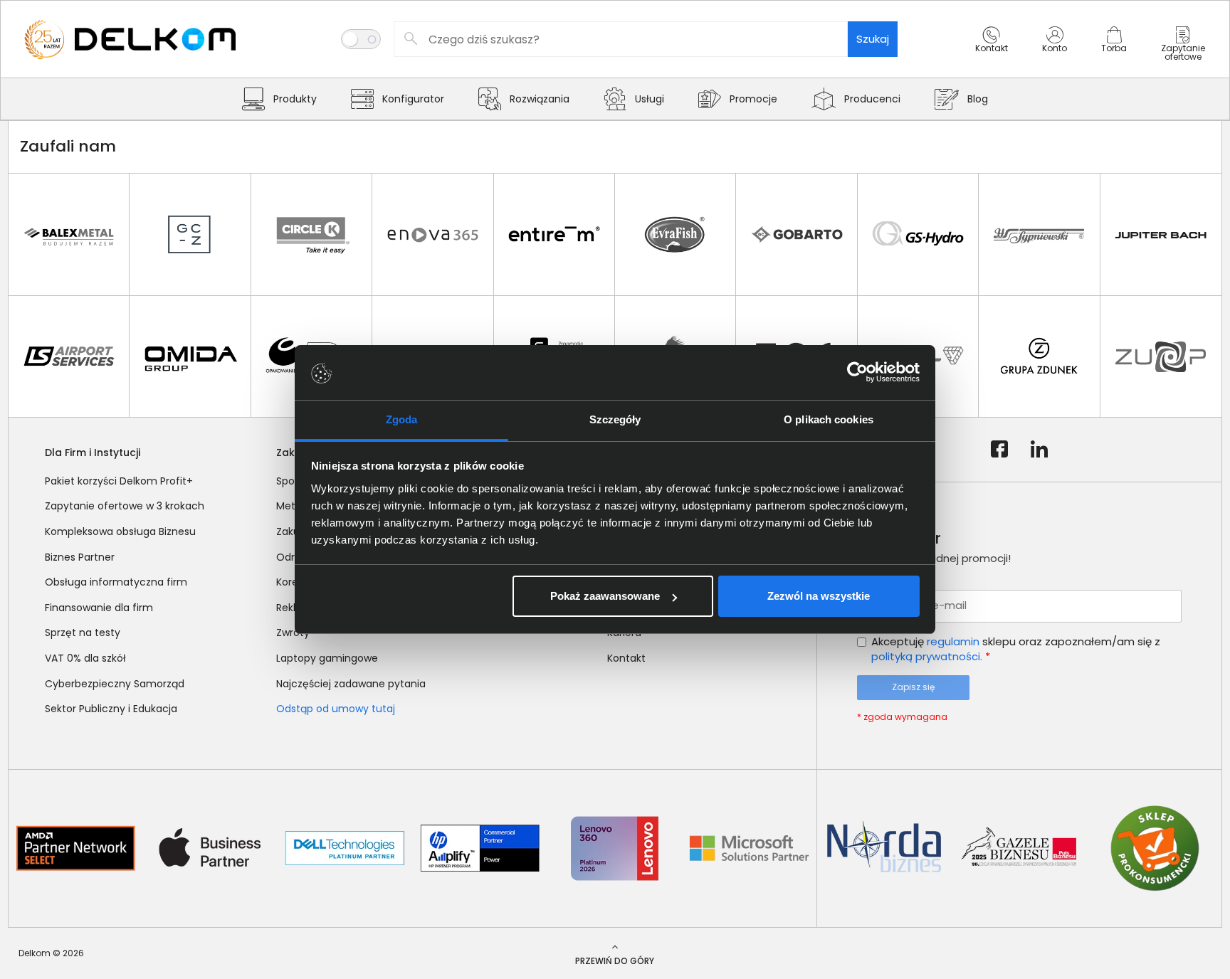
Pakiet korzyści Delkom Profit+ (119, 481)
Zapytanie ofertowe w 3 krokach (124, 506)
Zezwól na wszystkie (818, 596)
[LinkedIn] (1039, 450)
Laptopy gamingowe (327, 658)
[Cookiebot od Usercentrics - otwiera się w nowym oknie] (857, 372)
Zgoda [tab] (402, 419)
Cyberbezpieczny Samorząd (114, 684)
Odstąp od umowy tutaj (335, 709)
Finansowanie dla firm (99, 607)
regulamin (953, 641)
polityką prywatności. (926, 656)
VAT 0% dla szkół (85, 658)
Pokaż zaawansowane (605, 596)
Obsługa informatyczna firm (116, 582)
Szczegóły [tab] (615, 419)
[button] (991, 52)
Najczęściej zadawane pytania (351, 684)
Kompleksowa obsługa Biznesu (120, 531)
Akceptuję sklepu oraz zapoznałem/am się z (1015, 649)
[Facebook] (999, 450)
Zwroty (293, 632)
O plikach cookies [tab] (828, 419)
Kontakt (626, 658)
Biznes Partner (80, 557)
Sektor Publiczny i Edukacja (111, 709)
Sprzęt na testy (82, 632)
